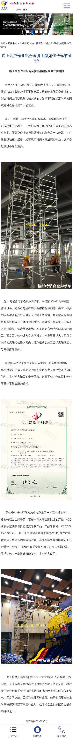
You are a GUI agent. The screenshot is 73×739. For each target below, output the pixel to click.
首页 (3, 43)
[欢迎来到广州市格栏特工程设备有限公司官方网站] (17, 10)
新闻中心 (12, 43)
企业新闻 (24, 43)
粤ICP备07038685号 (36, 721)
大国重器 (46, 677)
